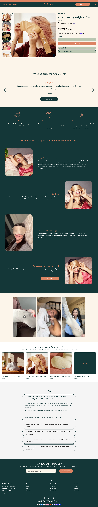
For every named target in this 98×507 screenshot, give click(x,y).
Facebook (76, 490)
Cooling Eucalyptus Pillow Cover (12, 376)
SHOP (4, 4)
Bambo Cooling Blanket (8, 486)
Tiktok (75, 486)
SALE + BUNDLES (13, 4)
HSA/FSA (52, 486)
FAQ (27, 488)
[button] (61, 13)
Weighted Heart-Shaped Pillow (60, 376)
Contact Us (53, 483)
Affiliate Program (79, 493)
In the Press (29, 493)
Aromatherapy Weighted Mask (36, 376)
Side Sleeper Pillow (7, 490)
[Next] (53, 35)
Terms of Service (54, 493)
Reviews (28, 490)
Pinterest (76, 488)
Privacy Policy (54, 490)
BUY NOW (49, 99)
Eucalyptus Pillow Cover (9, 488)
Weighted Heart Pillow (8, 493)
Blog (27, 486)
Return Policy (53, 488)
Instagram (77, 483)
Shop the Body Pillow (82, 4)
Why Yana (28, 483)
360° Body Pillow (7, 483)
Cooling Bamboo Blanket (82, 376)
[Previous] (14, 35)
